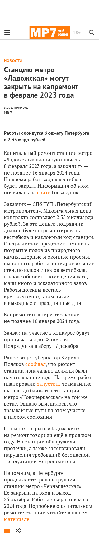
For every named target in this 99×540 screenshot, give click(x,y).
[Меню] (7, 32)
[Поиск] (92, 32)
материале (16, 519)
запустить (49, 383)
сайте (43, 192)
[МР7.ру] (49, 32)
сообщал (35, 364)
